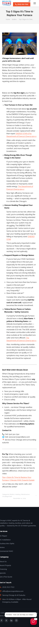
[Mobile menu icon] (34, 3)
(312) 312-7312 (8, 587)
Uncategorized (7, 496)
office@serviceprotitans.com (12, 591)
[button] (21, 614)
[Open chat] (33, 621)
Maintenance (25, 494)
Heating (17, 494)
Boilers (12, 494)
